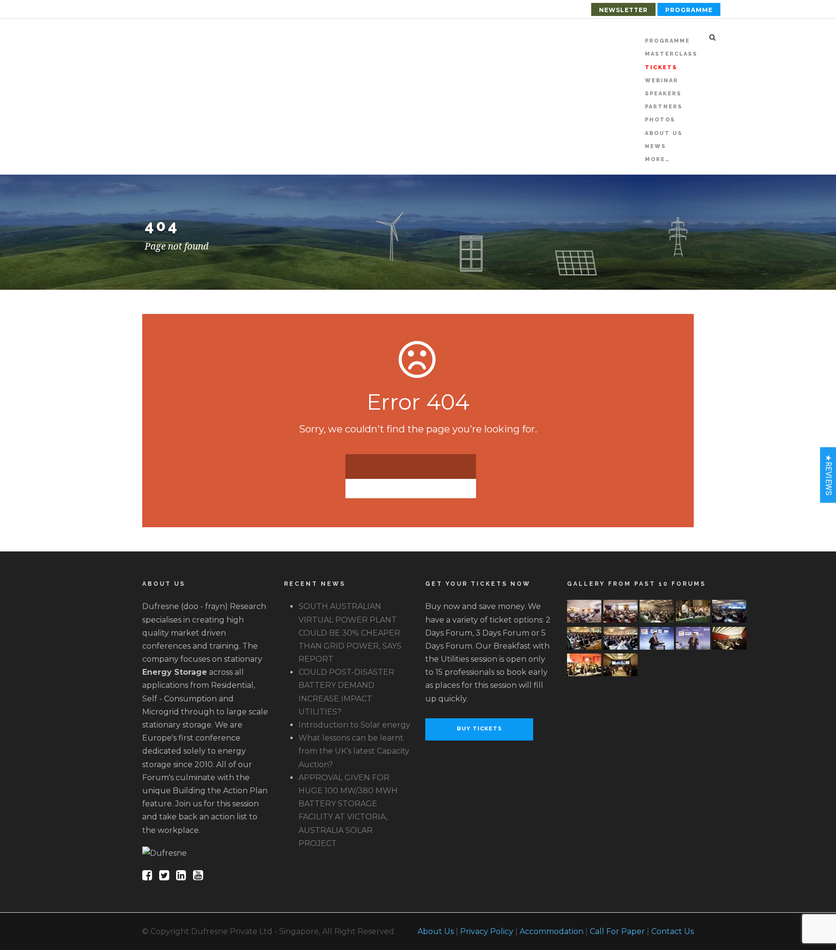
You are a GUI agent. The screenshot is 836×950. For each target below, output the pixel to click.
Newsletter (623, 10)
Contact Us (672, 931)
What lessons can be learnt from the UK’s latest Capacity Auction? (354, 751)
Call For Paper (617, 931)
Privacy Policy (486, 931)
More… (657, 159)
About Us (436, 931)
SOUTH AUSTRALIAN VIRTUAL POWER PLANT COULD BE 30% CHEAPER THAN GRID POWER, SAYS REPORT (350, 633)
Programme (689, 10)
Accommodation (551, 931)
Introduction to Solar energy (354, 724)
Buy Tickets (479, 728)
